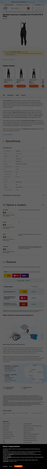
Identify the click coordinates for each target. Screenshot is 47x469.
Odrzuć (10, 466)
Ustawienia (5, 466)
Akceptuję (18, 466)
